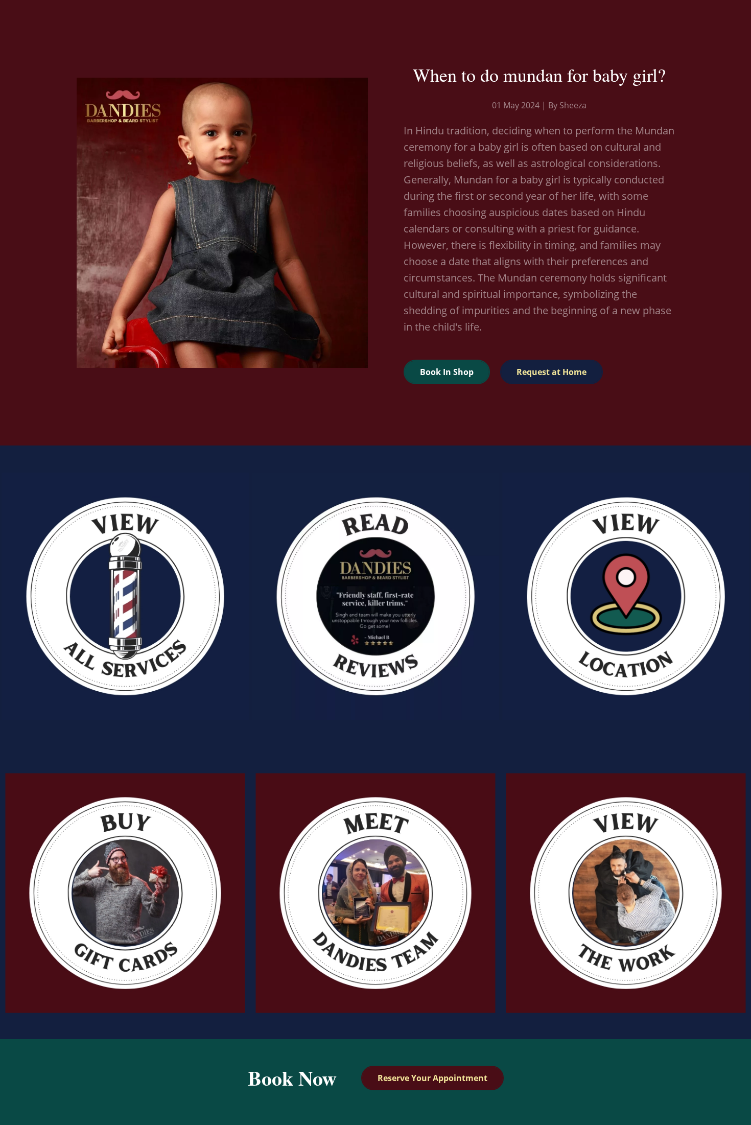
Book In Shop (447, 372)
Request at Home (551, 372)
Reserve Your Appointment (432, 1078)
